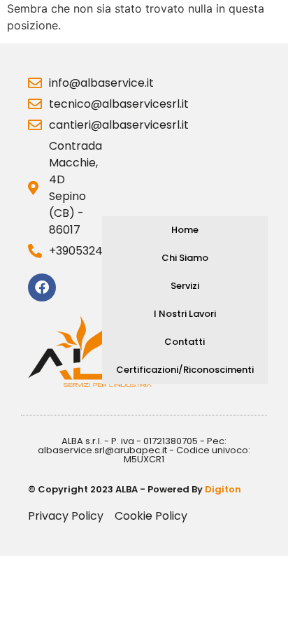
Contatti (184, 341)
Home (185, 229)
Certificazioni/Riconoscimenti (185, 369)
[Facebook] (42, 287)
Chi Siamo (184, 257)
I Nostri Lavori (185, 313)
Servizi (185, 285)
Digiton (223, 489)
